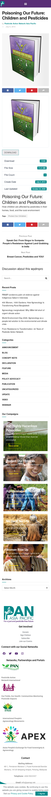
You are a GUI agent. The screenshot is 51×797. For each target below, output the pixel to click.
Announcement (10, 347)
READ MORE (13, 446)
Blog (5, 352)
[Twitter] (10, 653)
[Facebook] (4, 653)
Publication (8, 384)
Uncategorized (10, 389)
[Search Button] (46, 278)
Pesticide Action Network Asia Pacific (20, 23)
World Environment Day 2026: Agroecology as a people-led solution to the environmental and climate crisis (24, 321)
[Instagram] (22, 653)
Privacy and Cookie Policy (22, 793)
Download (10, 152)
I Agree (41, 793)
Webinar (6, 404)
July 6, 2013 (10, 26)
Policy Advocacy (11, 378)
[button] (25, 4)
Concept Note (9, 357)
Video (5, 399)
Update (6, 394)
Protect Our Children (17, 216)
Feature (6, 368)
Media (5, 373)
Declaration (9, 363)
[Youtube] (16, 653)
